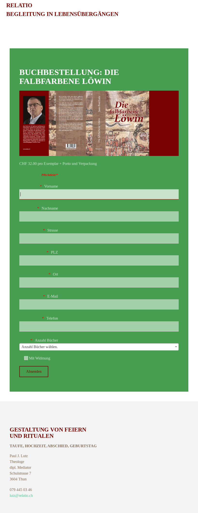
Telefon (52, 318)
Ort (55, 274)
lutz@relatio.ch (21, 495)
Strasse (52, 230)
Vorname (51, 186)
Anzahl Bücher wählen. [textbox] (39, 347)
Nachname (50, 208)
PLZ (54, 252)
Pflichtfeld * (50, 175)
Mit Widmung (39, 358)
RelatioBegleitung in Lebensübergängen (62, 9)
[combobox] (99, 347)
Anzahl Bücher (46, 340)
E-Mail (52, 296)
